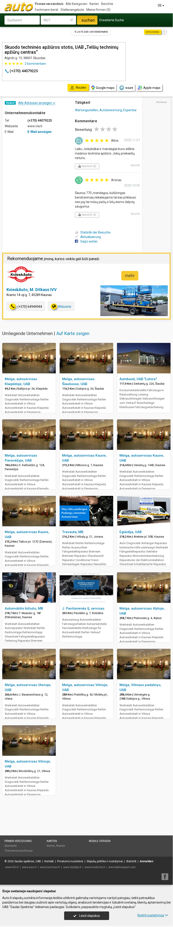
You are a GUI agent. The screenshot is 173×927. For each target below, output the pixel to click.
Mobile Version (99, 841)
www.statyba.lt (72, 867)
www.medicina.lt (95, 867)
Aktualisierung (90, 237)
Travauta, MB (72, 532)
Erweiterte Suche (111, 20)
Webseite (64, 306)
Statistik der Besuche (95, 232)
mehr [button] (130, 275)
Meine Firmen (98, 10)
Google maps (105, 88)
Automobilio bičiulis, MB (24, 608)
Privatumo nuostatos (70, 861)
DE (160, 5)
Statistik (131, 861)
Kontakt (49, 861)
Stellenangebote (72, 10)
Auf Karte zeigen (72, 333)
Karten (94, 4)
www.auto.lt (29, 867)
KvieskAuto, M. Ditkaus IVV (32, 289)
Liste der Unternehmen (92, 31)
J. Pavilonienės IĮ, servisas (83, 608)
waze (129, 88)
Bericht (135, 165)
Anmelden (146, 861)
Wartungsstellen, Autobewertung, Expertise (106, 110)
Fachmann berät (46, 10)
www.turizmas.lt (50, 867)
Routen (60, 845)
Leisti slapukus (89, 916)
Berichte (107, 4)
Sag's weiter (89, 241)
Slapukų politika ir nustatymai (105, 861)
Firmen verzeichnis (49, 4)
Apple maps (151, 88)
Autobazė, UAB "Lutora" (138, 379)
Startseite (10, 845)
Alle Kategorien (76, 4)
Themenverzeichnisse (18, 850)
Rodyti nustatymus (150, 915)
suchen (88, 20)
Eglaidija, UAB (130, 532)
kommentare (35, 63)
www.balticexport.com (122, 867)
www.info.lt (12, 867)
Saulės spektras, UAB (27, 861)
